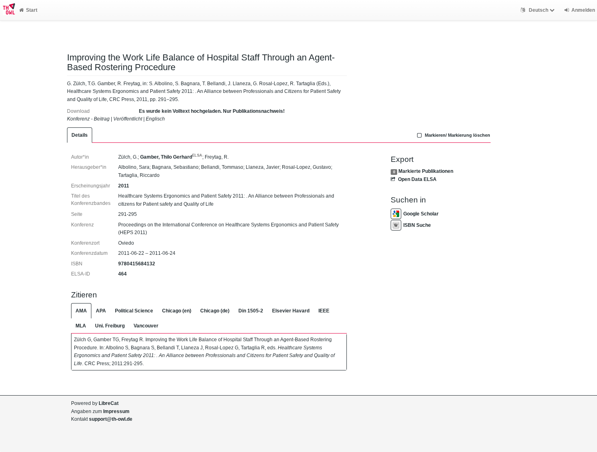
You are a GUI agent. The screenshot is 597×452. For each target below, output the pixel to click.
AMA (81, 311)
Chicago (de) (214, 311)
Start (31, 10)
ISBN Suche (417, 225)
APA (101, 311)
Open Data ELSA (417, 179)
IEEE (323, 311)
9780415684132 (136, 264)
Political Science (134, 311)
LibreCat (109, 403)
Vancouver (146, 326)
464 (122, 274)
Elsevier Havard (290, 311)
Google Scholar (421, 214)
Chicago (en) (176, 311)
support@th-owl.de (110, 419)
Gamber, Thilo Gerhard (171, 157)
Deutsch (538, 10)
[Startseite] (7, 10)
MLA (81, 326)
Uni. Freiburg (110, 326)
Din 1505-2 (250, 311)
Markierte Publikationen (425, 171)
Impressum (116, 411)
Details (79, 135)
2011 (123, 186)
